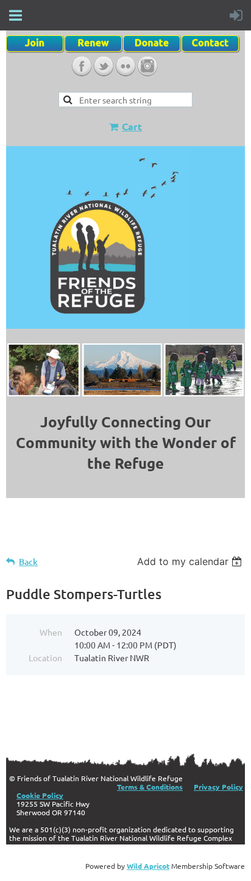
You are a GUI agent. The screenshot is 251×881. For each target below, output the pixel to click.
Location (45, 657)
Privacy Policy (218, 786)
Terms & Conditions (150, 786)
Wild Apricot (148, 866)
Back (28, 561)
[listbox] (191, 561)
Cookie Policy (39, 795)
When (51, 632)
